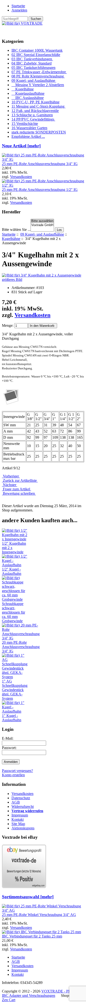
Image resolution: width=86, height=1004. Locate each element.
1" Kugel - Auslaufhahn (11, 718)
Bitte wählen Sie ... (16, 229)
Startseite (18, 6)
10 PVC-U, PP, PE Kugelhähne (35, 102)
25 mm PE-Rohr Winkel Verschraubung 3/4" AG (39, 915)
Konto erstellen (13, 775)
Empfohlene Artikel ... (28, 136)
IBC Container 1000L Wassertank (37, 50)
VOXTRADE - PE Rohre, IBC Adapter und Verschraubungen (42, 993)
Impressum (19, 815)
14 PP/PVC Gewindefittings (33, 119)
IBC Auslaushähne (27, 98)
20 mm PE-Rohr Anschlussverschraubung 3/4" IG (21, 646)
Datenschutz (20, 798)
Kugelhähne (11, 239)
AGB (15, 802)
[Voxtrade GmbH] (42, 225)
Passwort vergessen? (17, 771)
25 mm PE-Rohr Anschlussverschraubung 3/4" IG (40, 164)
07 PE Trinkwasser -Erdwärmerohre (39, 72)
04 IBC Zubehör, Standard (31, 63)
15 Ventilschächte (24, 124)
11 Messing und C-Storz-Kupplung (38, 106)
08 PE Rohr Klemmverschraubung (38, 76)
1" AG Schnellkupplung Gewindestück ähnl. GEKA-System (14, 689)
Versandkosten (21, 177)
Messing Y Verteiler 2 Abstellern (37, 85)
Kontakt (17, 819)
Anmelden (19, 10)
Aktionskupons (22, 828)
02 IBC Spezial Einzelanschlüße (35, 55)
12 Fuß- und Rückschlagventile (35, 111)
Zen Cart (8, 1000)
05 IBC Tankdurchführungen (33, 68)
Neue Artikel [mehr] (21, 145)
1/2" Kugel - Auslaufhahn (11, 571)
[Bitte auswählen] (42, 221)
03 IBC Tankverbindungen (32, 59)
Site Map (18, 824)
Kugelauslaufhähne (27, 93)
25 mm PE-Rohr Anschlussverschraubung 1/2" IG (40, 190)
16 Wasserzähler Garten (29, 128)
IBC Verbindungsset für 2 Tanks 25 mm (32, 936)
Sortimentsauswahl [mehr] (28, 896)
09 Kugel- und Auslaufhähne (42, 234)
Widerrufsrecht (22, 806)
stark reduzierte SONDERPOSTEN (38, 132)
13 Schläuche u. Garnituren (32, 115)
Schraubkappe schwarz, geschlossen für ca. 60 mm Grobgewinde (13, 612)
